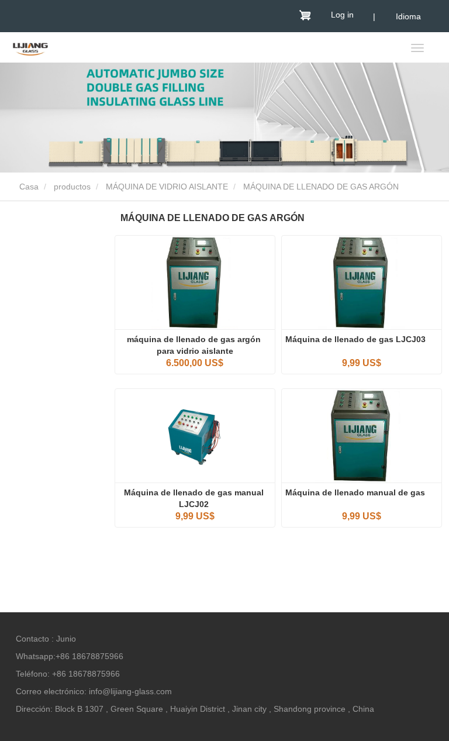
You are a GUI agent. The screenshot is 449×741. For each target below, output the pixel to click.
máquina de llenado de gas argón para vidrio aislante (195, 345)
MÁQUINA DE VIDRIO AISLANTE (167, 186)
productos (72, 186)
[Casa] (30, 48)
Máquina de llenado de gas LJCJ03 (355, 339)
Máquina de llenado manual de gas (357, 492)
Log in (342, 14)
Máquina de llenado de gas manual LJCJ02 (195, 498)
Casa (28, 186)
